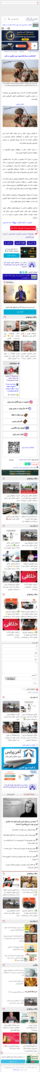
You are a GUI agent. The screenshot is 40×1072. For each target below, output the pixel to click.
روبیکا (14, 222)
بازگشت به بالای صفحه (29, 745)
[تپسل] (4, 282)
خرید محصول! (13, 1061)
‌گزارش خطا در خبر (35, 464)
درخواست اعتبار (11, 255)
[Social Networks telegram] (21, 272)
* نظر (36, 660)
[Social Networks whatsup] (26, 272)
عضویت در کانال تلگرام (25, 222)
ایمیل (36, 653)
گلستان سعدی (17, 421)
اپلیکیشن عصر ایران (28, 447)
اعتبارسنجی (35, 692)
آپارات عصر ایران (18, 434)
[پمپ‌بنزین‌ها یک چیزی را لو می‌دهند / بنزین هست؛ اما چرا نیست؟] (11, 370)
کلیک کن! (20, 312)
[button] (5, 28)
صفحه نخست (35, 51)
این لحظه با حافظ (17, 415)
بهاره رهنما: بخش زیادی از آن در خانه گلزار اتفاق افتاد (19, 835)
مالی (21, 468)
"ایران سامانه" (16, 1070)
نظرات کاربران (20, 243)
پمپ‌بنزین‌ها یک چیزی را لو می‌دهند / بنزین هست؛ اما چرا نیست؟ (11, 378)
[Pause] (5, 301)
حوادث (29, 51)
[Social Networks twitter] (23, 272)
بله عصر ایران (7, 222)
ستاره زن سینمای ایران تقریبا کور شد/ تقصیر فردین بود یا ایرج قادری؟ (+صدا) (15, 265)
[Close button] (38, 1053)
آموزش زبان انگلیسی (18, 428)
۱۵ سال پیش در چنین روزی (18, 408)
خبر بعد (30, 243)
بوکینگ (29, 692)
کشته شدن (16, 468)
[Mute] (8, 301)
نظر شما (35, 642)
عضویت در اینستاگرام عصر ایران (18, 402)
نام (36, 646)
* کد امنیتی (34, 675)
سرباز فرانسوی (26, 468)
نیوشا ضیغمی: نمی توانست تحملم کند (24, 830)
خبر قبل (9, 243)
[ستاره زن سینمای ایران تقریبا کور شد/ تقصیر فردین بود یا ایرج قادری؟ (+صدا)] (20, 807)
